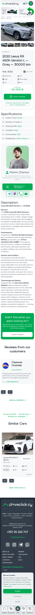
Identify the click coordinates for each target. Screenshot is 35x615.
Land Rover (16, 516)
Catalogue (9, 17)
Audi (10, 516)
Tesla (23, 516)
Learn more (7, 586)
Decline (17, 602)
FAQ (23, 612)
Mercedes (16, 514)
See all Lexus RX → (10, 414)
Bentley (29, 516)
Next (10, 392)
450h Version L (27, 17)
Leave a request (19, 97)
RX (20, 17)
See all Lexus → (25, 414)
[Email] (26, 193)
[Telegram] (9, 193)
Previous (3, 392)
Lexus (15, 17)
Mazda (30, 514)
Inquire (4, 612)
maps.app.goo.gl (12, 381)
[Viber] (14, 193)
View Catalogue (16, 488)
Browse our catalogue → (17, 417)
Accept (17, 591)
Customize (17, 596)
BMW (4, 514)
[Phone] (20, 193)
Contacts (30, 612)
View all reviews (16, 400)
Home (2, 17)
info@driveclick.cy (17, 537)
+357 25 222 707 (31, 3)
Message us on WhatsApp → (19, 187)
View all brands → (17, 518)
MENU (17, 612)
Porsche (24, 514)
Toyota (9, 514)
